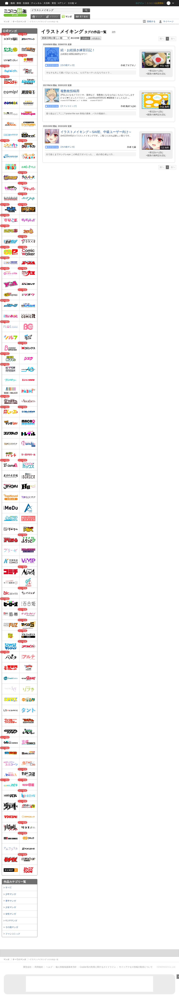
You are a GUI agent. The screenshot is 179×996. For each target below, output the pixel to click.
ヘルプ (49, 967)
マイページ (168, 21)
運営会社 (27, 967)
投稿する (151, 21)
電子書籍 (83, 16)
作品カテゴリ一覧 (15, 881)
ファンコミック (12, 934)
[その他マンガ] (67, 65)
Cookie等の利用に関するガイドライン (98, 967)
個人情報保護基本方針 (66, 967)
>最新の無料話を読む (156, 73)
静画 (19, 3)
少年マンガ (10, 894)
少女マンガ (10, 907)
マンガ (68, 16)
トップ (39, 16)
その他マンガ (11, 927)
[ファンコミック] (68, 106)
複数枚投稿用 (69, 91)
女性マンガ (10, 914)
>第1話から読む (155, 71)
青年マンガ (10, 901)
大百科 (47, 3)
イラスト (54, 16)
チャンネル (36, 3)
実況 (54, 3)
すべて (8, 887)
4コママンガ (11, 920)
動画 (13, 3)
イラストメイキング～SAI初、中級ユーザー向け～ (96, 132)
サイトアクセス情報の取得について (136, 967)
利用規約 (39, 967)
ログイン (140, 3)
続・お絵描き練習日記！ (77, 50)
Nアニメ (62, 3)
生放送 (26, 3)
